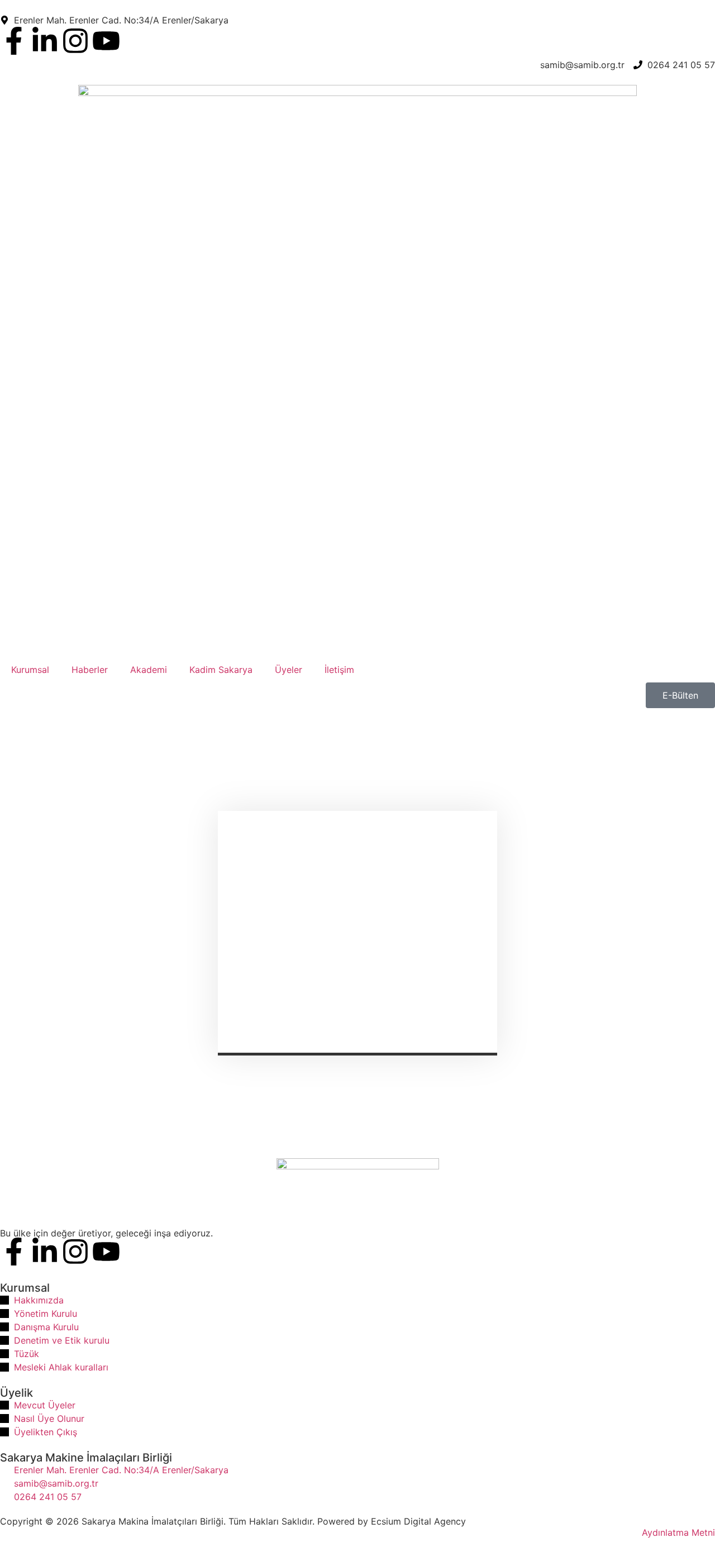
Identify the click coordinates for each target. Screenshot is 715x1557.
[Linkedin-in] (45, 41)
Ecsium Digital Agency (418, 1521)
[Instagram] (75, 41)
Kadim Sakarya (220, 669)
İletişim (339, 669)
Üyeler (288, 669)
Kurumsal (30, 669)
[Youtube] (106, 41)
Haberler (90, 669)
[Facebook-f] (14, 41)
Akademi (148, 669)
